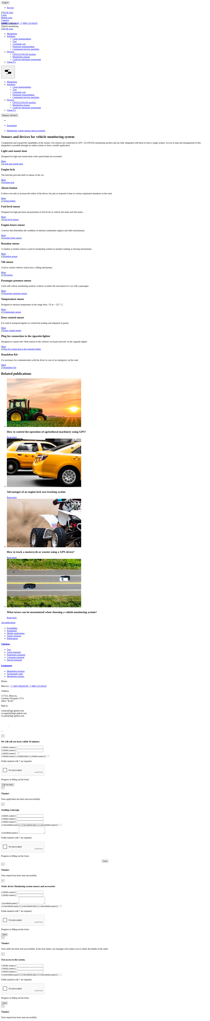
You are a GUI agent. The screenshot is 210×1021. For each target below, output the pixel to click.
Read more (12, 437)
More (3, 161)
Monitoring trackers (16, 671)
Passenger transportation (23, 46)
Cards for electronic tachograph (27, 59)
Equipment (12, 631)
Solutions (11, 36)
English (5, 3)
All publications (8, 622)
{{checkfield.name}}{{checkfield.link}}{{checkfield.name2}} (30, 825)
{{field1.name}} (8, 747)
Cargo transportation (22, 39)
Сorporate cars (19, 44)
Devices (10, 51)
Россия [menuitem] (10, 7)
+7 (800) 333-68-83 (28, 23)
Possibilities (12, 628)
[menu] (8, 72)
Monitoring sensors (21, 57)
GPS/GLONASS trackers (24, 54)
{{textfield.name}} (9, 833)
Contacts (5, 20)
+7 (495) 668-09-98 (19, 686)
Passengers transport (16, 655)
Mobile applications (16, 633)
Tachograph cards (15, 674)
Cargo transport (14, 652)
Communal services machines (26, 49)
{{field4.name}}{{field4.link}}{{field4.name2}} (23, 756)
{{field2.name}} (8, 750)
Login (4, 15)
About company (14, 636)
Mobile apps (6, 17)
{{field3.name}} (8, 753)
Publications (12, 638)
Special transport (14, 660)
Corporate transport (15, 657)
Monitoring (12, 33)
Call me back (7, 785)
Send (105, 861)
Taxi (15, 41)
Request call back (9, 115)
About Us (11, 62)
